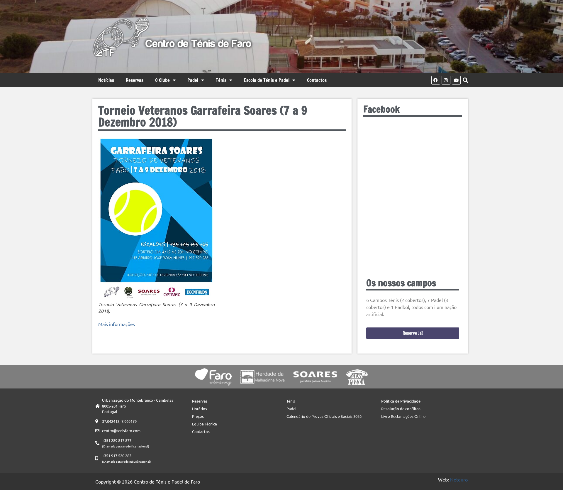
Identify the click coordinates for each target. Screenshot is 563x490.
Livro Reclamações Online (403, 416)
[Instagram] (446, 80)
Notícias (106, 80)
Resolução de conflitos (400, 408)
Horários (199, 408)
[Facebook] (435, 80)
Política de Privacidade (400, 400)
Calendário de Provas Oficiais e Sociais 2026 (324, 416)
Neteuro (459, 479)
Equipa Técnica (204, 423)
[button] (465, 80)
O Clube (162, 80)
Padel (192, 80)
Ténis (221, 80)
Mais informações (116, 324)
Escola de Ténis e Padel (266, 80)
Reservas (134, 80)
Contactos (317, 80)
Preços (198, 416)
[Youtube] (456, 80)
